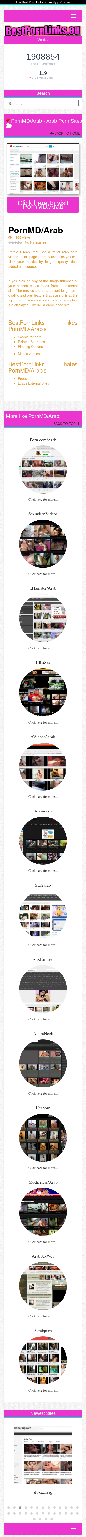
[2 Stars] (12, 242)
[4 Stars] (18, 242)
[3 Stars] (15, 242)
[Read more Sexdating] (43, 1455)
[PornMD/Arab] (43, 168)
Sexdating (43, 1492)
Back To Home (67, 133)
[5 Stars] (21, 242)
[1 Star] (9, 242)
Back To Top (65, 423)
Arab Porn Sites (64, 121)
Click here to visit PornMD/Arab (43, 204)
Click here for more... (43, 499)
